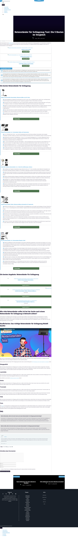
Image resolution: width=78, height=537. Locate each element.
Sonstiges (27, 517)
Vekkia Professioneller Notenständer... (26, 279)
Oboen (27, 511)
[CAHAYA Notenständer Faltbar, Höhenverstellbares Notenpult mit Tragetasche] (4, 203)
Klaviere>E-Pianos (27, 507)
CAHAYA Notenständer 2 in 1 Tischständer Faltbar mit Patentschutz (15, 132)
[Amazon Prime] (48, 288)
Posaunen (27, 512)
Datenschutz (44, 497)
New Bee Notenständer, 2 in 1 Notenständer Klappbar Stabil (13, 240)
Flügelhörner (27, 502)
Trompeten (27, 519)
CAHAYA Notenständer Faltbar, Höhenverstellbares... (26, 290)
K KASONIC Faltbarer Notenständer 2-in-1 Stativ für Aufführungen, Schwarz (16, 166)
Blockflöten (28, 497)
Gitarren (5, 12)
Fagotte (27, 500)
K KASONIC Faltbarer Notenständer (26, 63)
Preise (2, 405)
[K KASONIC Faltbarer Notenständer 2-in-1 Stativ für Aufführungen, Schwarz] (25, 62)
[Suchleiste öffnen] (3, 2)
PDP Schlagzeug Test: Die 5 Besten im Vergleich (52, 481)
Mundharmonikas (7, 9)
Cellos (27, 498)
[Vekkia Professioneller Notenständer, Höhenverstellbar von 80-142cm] (25, 47)
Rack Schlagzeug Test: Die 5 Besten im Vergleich (26, 482)
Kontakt (44, 499)
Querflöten (27, 513)
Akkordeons (6, 8)
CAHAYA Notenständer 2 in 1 (26, 56)
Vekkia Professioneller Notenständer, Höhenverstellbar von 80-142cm (15, 97)
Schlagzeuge (27, 516)
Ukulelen (27, 520)
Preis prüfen (25, 51)
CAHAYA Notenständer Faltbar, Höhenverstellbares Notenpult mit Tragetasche (17, 204)
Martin (5, 436)
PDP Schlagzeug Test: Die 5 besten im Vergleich (40, 361)
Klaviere (5, 11)
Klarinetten (27, 504)
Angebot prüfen (25, 285)
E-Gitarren (27, 499)
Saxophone (28, 515)
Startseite (6, 7)
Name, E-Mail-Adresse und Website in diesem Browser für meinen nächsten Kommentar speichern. (18, 469)
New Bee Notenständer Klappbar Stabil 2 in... (26, 301)
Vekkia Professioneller (26, 49)
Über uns (44, 501)
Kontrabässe (27, 508)
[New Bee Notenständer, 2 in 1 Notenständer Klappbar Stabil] (4, 239)
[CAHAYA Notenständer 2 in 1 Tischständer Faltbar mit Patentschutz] (25, 55)
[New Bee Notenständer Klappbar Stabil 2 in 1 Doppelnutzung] (25, 300)
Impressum (44, 495)
